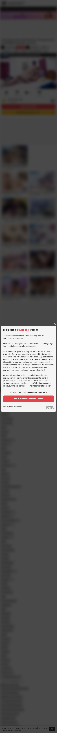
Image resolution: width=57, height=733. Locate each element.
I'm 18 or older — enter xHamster (28, 399)
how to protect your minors (13, 407)
